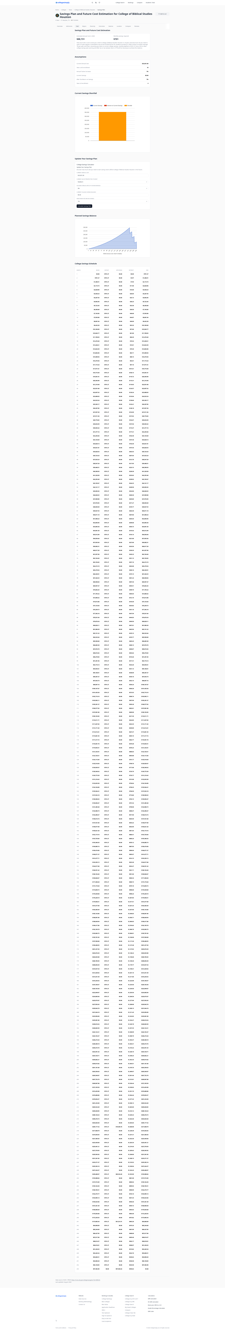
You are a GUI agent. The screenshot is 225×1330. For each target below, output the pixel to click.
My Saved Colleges (130, 1307)
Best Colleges (106, 1301)
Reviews (136, 26)
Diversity (92, 26)
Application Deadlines (108, 1307)
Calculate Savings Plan (84, 206)
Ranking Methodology (85, 1301)
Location (119, 26)
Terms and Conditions (61, 1328)
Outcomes (102, 26)
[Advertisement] (64, 55)
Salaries (110, 26)
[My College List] (99, 2)
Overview (59, 26)
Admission (69, 26)
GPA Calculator (152, 1299)
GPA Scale (151, 1311)
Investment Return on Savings (85, 198)
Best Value (105, 1304)
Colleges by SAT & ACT (131, 1299)
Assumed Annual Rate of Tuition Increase (88, 185)
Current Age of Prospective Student (87, 179)
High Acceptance (107, 1315)
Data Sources (82, 1299)
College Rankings (107, 1299)
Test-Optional (106, 1313)
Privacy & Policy (72, 1328)
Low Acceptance (106, 1321)
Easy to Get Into (106, 1318)
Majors (84, 26)
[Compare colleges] (96, 2)
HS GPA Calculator (153, 1302)
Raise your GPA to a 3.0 (154, 1305)
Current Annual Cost (83, 172)
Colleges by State (130, 1315)
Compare (139, 2)
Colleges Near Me (130, 1313)
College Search (129, 1304)
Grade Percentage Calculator (156, 1308)
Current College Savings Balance (86, 192)
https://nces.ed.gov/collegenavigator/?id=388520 (85, 1280)
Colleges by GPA (129, 1301)
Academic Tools (150, 2)
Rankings (130, 2)
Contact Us (82, 1304)
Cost (77, 26)
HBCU (103, 1310)
